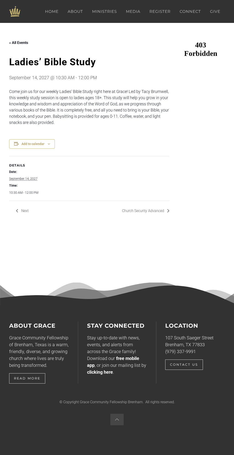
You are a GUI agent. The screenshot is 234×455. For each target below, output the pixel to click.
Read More (27, 378)
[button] (117, 419)
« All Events (18, 43)
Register (159, 11)
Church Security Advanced (143, 211)
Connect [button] (190, 11)
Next (24, 211)
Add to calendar (32, 144)
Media (133, 11)
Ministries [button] (104, 11)
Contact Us (184, 364)
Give (215, 11)
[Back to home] (15, 11)
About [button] (75, 11)
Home (51, 11)
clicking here (100, 372)
